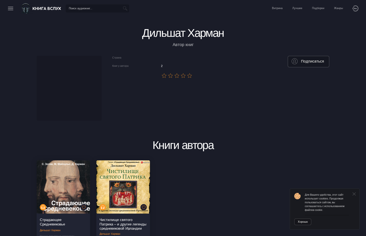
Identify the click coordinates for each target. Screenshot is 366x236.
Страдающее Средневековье (52, 222)
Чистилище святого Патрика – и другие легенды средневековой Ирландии (123, 224)
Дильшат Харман (50, 230)
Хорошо (303, 221)
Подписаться (312, 61)
